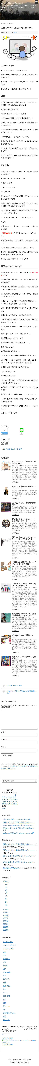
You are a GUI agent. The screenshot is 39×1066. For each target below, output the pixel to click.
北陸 (4, 962)
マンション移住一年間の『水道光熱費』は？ (21, 692)
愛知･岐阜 (6, 986)
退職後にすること (9, 1013)
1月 (6, 905)
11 (7, 799)
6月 (6, 890)
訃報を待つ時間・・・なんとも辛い (16, 819)
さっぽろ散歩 (8, 942)
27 (11, 804)
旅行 (4, 989)
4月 (6, 896)
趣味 (15, 32)
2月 (6, 902)
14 (14, 799)
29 (16, 804)
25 (7, 804)
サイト (3, 747)
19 (9, 801)
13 (11, 799)
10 (5, 799)
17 (5, 801)
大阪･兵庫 (6, 972)
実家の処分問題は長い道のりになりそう (17, 833)
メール (4, 739)
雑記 (4, 1016)
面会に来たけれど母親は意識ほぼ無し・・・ (19, 822)
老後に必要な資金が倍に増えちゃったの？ (18, 825)
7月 (6, 887)
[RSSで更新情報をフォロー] (6, 443)
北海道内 (6, 959)
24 (5, 804)
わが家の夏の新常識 (14, 685)
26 (9, 804)
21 (14, 801)
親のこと (6, 1006)
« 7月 (4, 808)
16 (3, 801)
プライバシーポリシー (14, 1059)
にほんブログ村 (7, 1038)
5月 (6, 893)
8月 (6, 884)
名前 (3, 732)
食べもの (6, 1020)
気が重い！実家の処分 (11, 868)
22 (16, 801)
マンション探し (8, 948)
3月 (6, 899)
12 (9, 799)
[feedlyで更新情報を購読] (2, 443)
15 (16, 799)
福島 (4, 1003)
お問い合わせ (27, 1059)
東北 (4, 999)
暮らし (5, 993)
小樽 (4, 982)
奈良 (4, 976)
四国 (4, 969)
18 (7, 801)
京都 (4, 955)
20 (11, 801)
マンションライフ (9, 945)
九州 (4, 952)
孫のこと (6, 979)
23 (3, 804)
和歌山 (5, 965)
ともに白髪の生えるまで (12, 3)
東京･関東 (6, 996)
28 (14, 804)
